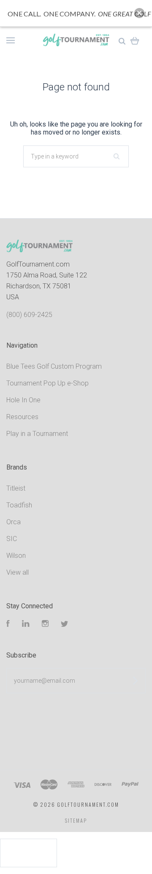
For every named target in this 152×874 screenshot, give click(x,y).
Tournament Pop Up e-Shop (47, 383)
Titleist (15, 488)
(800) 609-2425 (29, 315)
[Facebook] (8, 624)
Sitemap (76, 820)
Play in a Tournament (37, 434)
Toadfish (19, 505)
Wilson (16, 556)
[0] (134, 40)
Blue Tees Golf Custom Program (54, 366)
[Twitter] (64, 624)
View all (17, 572)
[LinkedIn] (26, 624)
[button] (139, 13)
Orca (13, 522)
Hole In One (23, 400)
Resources (22, 417)
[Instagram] (45, 624)
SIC (11, 539)
